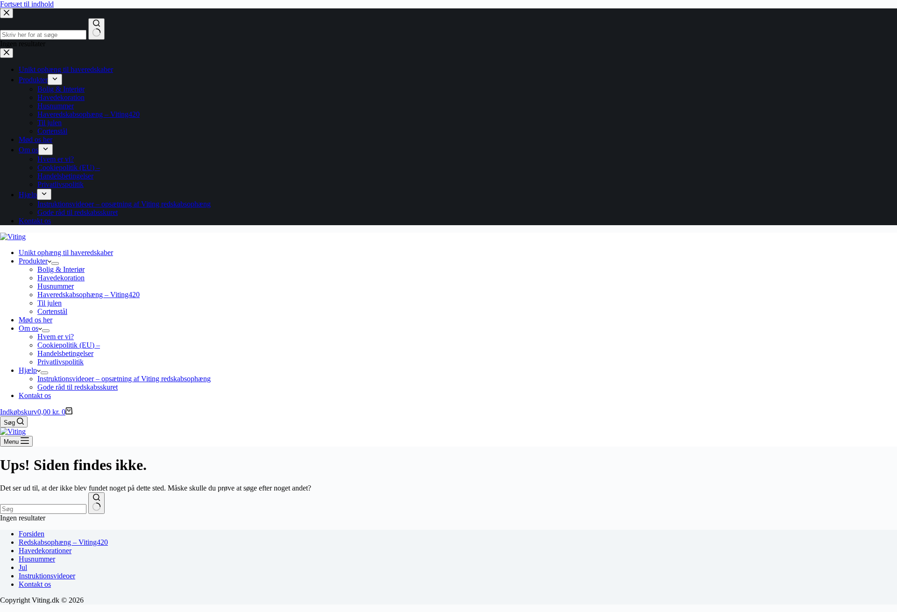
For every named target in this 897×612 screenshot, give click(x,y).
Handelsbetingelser (65, 353)
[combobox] (43, 509)
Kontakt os (35, 395)
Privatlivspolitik (60, 362)
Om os (28, 328)
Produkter (33, 261)
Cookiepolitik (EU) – (68, 345)
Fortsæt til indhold (27, 4)
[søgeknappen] (96, 503)
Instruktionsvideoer (47, 576)
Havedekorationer (45, 551)
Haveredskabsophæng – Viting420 (88, 295)
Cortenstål (52, 311)
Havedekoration (61, 278)
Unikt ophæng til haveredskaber (66, 252)
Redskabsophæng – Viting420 (63, 542)
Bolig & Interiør (61, 269)
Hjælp (28, 370)
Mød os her (35, 320)
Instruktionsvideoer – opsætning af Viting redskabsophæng (124, 379)
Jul (23, 567)
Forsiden (31, 534)
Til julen (49, 303)
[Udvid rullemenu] (55, 263)
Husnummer (55, 286)
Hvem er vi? (55, 337)
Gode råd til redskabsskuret (77, 387)
